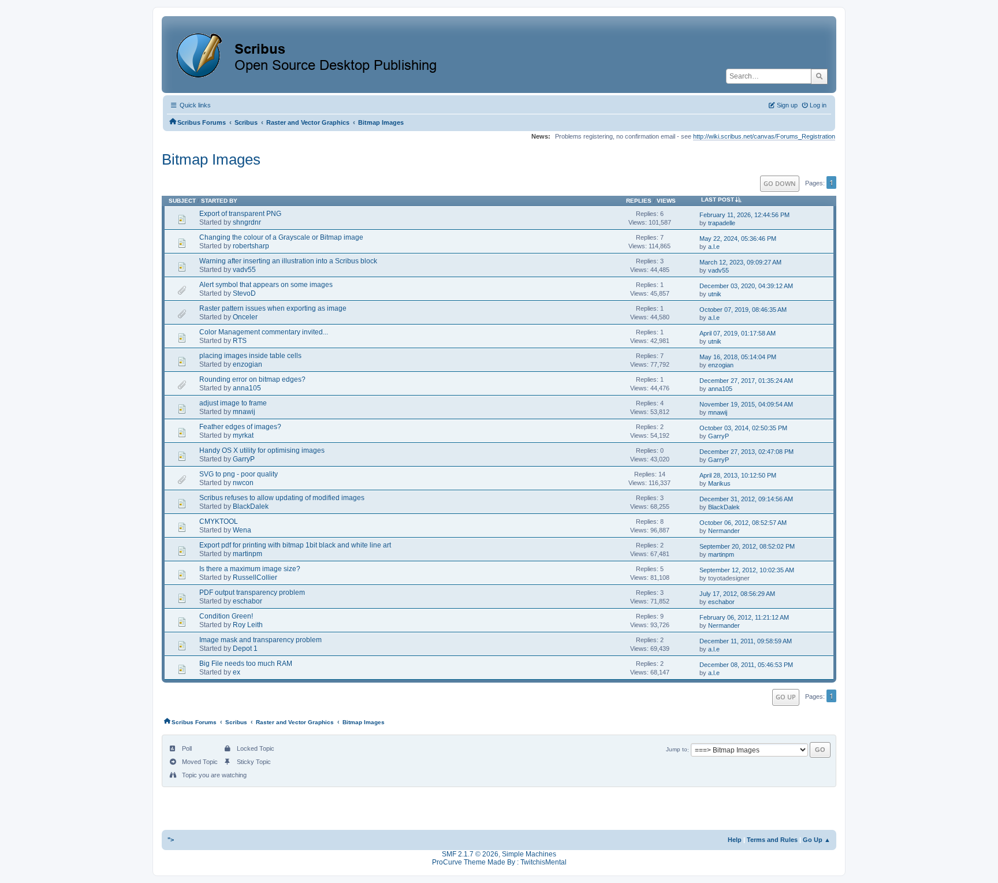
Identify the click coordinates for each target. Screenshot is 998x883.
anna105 (247, 388)
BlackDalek (251, 506)
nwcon (243, 483)
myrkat (243, 435)
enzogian (247, 364)
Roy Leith (248, 625)
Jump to (676, 750)
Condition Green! (226, 616)
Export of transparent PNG (240, 214)
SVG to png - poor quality (238, 474)
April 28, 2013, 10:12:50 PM (737, 475)
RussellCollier (255, 577)
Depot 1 (245, 648)
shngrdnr (247, 222)
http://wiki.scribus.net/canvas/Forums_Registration (764, 136)
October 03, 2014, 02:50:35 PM (743, 427)
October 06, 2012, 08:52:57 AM (743, 522)
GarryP (718, 436)
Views (666, 201)
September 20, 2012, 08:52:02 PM (747, 546)
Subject (182, 201)
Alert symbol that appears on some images (266, 285)
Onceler (245, 317)
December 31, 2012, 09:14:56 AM (746, 498)
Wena (242, 530)
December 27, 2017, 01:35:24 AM (746, 380)
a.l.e (714, 246)
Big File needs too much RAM (245, 664)
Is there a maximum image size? (249, 569)
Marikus (719, 483)
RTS (240, 341)
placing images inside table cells (250, 356)
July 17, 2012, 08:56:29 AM (737, 593)
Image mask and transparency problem (260, 640)
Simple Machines (529, 854)
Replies (638, 201)
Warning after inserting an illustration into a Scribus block (288, 261)
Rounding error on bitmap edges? (252, 379)
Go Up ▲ (817, 839)
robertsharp (251, 246)
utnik (714, 293)
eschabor (247, 601)
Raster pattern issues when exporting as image (273, 308)
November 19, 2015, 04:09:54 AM (746, 404)
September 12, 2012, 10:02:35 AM (746, 570)
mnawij (244, 412)
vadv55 (244, 270)
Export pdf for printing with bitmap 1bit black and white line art (295, 545)
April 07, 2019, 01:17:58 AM (737, 333)
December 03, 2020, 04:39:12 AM (746, 285)
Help (735, 839)
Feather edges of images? (240, 427)
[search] (819, 76)
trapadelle (721, 222)
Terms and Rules (772, 839)
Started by (219, 201)
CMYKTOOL (218, 521)
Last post (717, 199)
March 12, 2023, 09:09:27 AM (740, 262)
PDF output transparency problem (252, 592)
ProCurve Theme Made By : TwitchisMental (499, 862)
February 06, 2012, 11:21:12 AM (744, 617)
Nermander (724, 530)
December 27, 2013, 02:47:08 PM (746, 451)
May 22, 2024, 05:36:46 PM (737, 238)
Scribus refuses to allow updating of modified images (281, 498)
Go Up (786, 696)
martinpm (247, 554)
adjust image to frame (233, 403)
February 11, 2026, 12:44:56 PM (744, 214)
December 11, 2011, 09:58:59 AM (745, 641)
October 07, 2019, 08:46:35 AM (743, 309)
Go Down (780, 183)
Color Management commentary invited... (263, 332)
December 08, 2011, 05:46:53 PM (746, 664)
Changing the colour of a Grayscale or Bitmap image (281, 237)
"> (170, 839)
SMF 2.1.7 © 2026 (470, 854)
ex (236, 672)
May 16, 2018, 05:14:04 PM (737, 356)
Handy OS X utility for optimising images (262, 450)
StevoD (244, 293)
